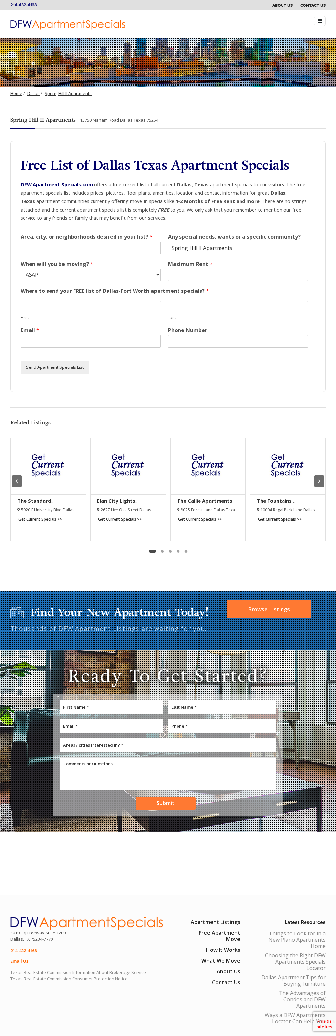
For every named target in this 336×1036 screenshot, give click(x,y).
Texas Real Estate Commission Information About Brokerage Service (78, 972)
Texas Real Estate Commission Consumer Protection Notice (69, 979)
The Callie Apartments (204, 501)
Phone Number (187, 330)
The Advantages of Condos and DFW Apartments (302, 999)
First (25, 317)
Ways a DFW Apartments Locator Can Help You (295, 1018)
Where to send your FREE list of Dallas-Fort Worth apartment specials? (115, 291)
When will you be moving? (57, 264)
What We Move (220, 960)
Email (30, 330)
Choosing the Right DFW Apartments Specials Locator (295, 961)
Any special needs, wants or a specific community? (234, 237)
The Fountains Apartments (274, 504)
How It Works (223, 949)
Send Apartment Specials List (55, 367)
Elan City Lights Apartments (116, 504)
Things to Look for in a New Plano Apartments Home (297, 940)
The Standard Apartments (34, 504)
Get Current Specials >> (40, 519)
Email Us (19, 961)
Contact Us (313, 5)
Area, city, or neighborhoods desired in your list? (87, 237)
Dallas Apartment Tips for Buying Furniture (294, 980)
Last (172, 317)
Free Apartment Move (219, 936)
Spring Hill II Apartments (68, 93)
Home (16, 93)
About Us (282, 5)
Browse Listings (269, 609)
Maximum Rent (190, 264)
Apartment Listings (215, 922)
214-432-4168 (23, 5)
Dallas (33, 93)
